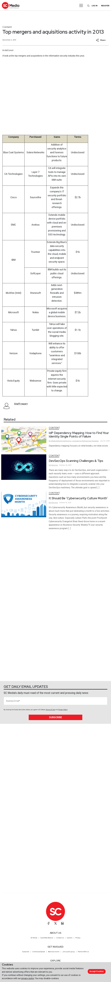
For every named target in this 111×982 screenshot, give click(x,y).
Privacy (77, 938)
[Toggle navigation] (81, 5)
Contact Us (60, 938)
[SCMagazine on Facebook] (48, 923)
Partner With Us (83, 952)
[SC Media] (10, 5)
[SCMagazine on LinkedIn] (62, 923)
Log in (94, 6)
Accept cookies (96, 971)
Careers (69, 938)
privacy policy (27, 978)
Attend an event (53, 952)
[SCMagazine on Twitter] (55, 923)
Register (105, 6)
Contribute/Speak (38, 952)
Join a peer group (68, 952)
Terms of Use (50, 710)
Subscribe (55, 717)
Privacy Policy (62, 710)
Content (7, 26)
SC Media (34, 938)
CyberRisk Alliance (46, 938)
